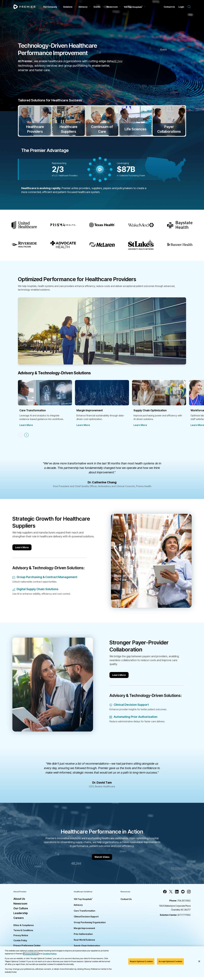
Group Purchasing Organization (90, 922)
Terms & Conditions (23, 930)
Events (97, 7)
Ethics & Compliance (23, 925)
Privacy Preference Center (27, 945)
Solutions (67, 7)
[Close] (199, 961)
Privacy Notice (20, 935)
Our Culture (20, 908)
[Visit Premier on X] (171, 891)
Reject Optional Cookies (141, 961)
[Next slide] (26, 435)
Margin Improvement (84, 928)
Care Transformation (84, 910)
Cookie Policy (20, 940)
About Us (19, 898)
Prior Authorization (83, 934)
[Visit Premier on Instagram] (189, 891)
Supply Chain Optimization (87, 945)
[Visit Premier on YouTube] (183, 891)
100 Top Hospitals (83, 899)
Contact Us (169, 7)
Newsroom (112, 7)
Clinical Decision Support (86, 916)
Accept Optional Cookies (170, 961)
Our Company (50, 7)
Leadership (20, 913)
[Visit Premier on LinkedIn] (177, 891)
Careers (18, 917)
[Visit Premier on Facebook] (165, 891)
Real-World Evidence (84, 940)
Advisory (83, 7)
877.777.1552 (175, 915)
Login (181, 7)
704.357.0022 (180, 900)
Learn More (26, 425)
